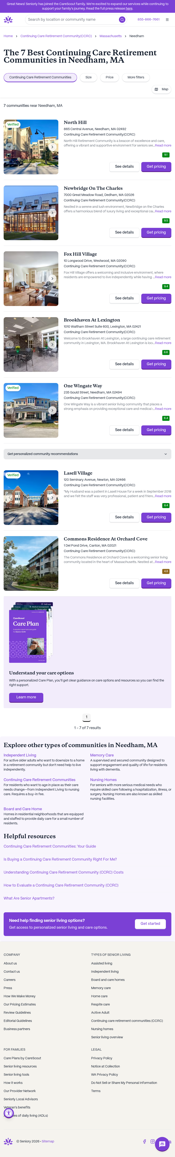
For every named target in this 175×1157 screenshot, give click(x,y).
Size (88, 77)
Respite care (100, 1004)
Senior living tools (16, 1074)
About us (10, 963)
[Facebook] (144, 1141)
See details (124, 166)
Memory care (101, 988)
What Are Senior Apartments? (29, 898)
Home (8, 36)
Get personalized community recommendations (43, 454)
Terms (95, 1091)
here (129, 8)
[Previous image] (9, 147)
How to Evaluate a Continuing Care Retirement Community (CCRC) (61, 885)
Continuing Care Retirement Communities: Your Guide (50, 846)
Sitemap (48, 1141)
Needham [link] (136, 36)
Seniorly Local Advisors (21, 1099)
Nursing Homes (103, 780)
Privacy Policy (101, 1058)
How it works (13, 1083)
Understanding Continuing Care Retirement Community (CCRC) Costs (64, 872)
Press (8, 988)
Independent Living (20, 755)
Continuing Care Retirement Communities (40, 77)
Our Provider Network (20, 1091)
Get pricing (156, 166)
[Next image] (52, 147)
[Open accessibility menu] (9, 1113)
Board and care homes (108, 980)
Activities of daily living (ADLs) (26, 1115)
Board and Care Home (23, 809)
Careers (9, 980)
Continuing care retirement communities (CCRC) (127, 1021)
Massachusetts (111, 36)
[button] (122, 19)
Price (109, 77)
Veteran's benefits (17, 1107)
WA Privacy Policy (104, 1074)
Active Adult (100, 1012)
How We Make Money (20, 996)
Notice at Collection (105, 1066)
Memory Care (102, 755)
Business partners (17, 1029)
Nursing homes (102, 1029)
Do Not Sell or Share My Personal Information (124, 1083)
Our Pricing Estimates (20, 1004)
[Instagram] (152, 1141)
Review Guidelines (17, 1012)
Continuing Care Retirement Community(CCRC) (56, 36)
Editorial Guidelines (18, 1021)
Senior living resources (20, 1066)
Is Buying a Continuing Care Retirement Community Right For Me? (60, 859)
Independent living (105, 971)
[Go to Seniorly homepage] (8, 1141)
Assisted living (101, 963)
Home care (99, 996)
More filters (136, 77)
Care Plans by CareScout (22, 1058)
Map (165, 89)
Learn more (26, 697)
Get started (150, 924)
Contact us (12, 971)
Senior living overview (107, 1037)
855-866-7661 (149, 19)
